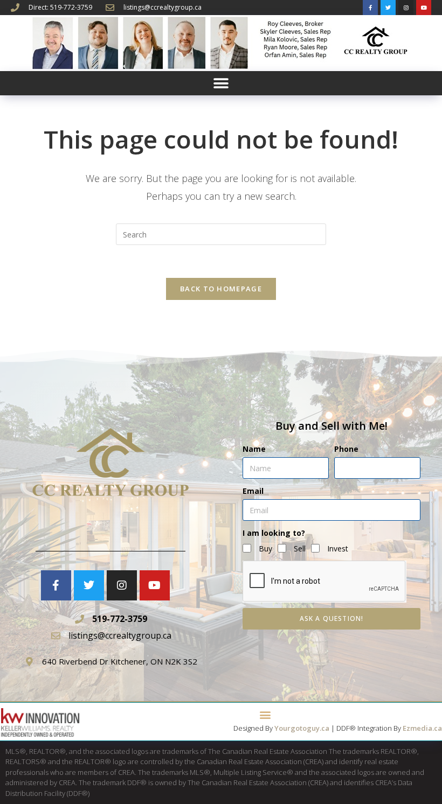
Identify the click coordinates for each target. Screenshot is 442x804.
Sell (300, 548)
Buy (265, 548)
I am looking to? (274, 533)
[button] (221, 83)
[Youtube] (423, 7)
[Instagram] (405, 7)
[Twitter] (388, 7)
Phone (346, 449)
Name (254, 449)
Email (253, 491)
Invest (337, 548)
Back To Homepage (221, 288)
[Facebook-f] (370, 7)
